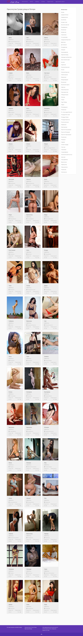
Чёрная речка (64, 164)
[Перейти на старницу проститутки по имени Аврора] (50, 520)
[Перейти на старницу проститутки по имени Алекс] (15, 485)
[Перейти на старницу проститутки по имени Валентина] (33, 201)
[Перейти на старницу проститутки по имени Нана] (50, 556)
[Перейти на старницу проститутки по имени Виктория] (15, 166)
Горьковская (63, 34)
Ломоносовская (64, 74)
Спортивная (63, 149)
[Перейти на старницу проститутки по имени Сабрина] (15, 308)
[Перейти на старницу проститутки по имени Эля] (50, 485)
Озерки (62, 99)
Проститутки (25, 1)
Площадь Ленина (64, 117)
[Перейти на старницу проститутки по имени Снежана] (15, 556)
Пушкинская (63, 137)
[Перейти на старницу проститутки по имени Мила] (15, 449)
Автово (62, 12)
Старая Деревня (64, 152)
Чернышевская (64, 167)
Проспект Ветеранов (65, 132)
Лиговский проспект (65, 72)
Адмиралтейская (64, 14)
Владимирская (64, 27)
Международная (64, 79)
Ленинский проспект (65, 67)
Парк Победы (64, 102)
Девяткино (63, 42)
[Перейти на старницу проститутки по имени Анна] (15, 343)
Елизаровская (64, 47)
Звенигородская (64, 52)
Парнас (62, 104)
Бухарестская (64, 22)
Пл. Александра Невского (66, 112)
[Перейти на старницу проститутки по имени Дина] (15, 24)
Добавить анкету (61, 1)
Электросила (64, 172)
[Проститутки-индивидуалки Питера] (14, 3)
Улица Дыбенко (64, 159)
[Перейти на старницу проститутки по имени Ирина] (50, 24)
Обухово (63, 97)
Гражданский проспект (66, 39)
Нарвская (63, 87)
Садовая (63, 142)
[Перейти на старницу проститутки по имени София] (15, 59)
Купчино (63, 62)
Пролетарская (64, 127)
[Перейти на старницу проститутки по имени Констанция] (15, 237)
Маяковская (63, 77)
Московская (63, 82)
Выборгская (63, 32)
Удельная (63, 157)
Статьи (32, 627)
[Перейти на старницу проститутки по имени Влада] (50, 237)
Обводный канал (64, 94)
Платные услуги (28, 627)
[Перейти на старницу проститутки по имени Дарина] (15, 95)
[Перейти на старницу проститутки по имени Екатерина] (50, 378)
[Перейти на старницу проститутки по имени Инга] (33, 237)
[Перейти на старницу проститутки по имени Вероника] (33, 308)
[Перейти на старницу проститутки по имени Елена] (15, 378)
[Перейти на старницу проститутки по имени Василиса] (15, 414)
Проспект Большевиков (66, 129)
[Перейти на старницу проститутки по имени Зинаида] (33, 556)
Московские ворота (65, 84)
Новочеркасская (64, 92)
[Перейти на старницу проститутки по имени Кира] (50, 591)
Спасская (63, 147)
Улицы (35, 627)
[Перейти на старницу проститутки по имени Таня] (15, 272)
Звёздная (63, 49)
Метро (31, 1)
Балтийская (63, 19)
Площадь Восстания (65, 114)
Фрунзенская (64, 162)
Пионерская (63, 109)
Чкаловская (63, 169)
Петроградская (64, 107)
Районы (37, 1)
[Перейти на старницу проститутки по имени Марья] (50, 130)
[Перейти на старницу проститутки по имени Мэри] (15, 201)
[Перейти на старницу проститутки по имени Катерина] (50, 95)
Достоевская (64, 44)
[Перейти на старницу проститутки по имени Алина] (33, 272)
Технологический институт (66, 154)
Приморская (63, 124)
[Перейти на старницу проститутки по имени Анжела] (50, 343)
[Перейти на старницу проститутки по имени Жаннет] (33, 485)
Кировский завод (64, 54)
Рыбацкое (63, 139)
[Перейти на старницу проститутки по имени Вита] (33, 59)
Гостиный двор (64, 37)
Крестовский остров (65, 59)
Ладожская (63, 64)
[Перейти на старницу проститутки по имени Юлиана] (50, 414)
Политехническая (65, 122)
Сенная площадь (64, 144)
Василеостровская (65, 24)
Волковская (63, 29)
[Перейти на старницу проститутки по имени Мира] (50, 201)
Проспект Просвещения (66, 134)
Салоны (43, 1)
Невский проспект (65, 89)
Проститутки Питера (28, 628)
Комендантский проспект (66, 57)
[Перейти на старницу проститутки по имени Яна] (50, 449)
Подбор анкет (50, 1)
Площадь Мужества (65, 119)
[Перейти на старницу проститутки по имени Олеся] (33, 130)
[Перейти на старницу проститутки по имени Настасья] (50, 59)
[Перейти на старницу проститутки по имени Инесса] (33, 166)
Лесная (62, 69)
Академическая (64, 17)
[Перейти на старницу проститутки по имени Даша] (50, 272)
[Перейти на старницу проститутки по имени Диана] (15, 591)
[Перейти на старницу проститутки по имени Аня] (33, 24)
